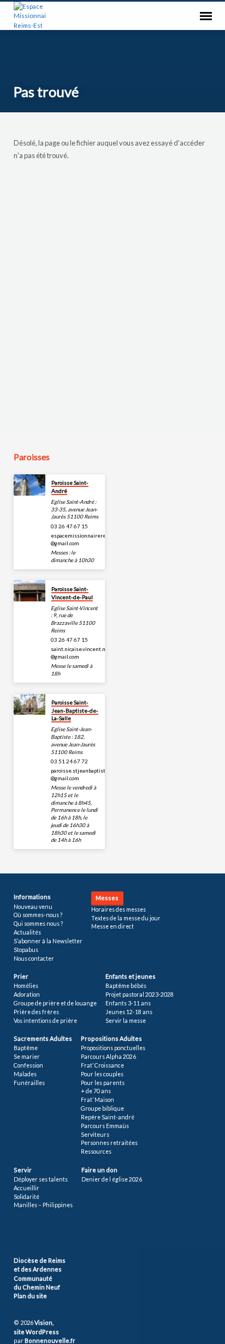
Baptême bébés (125, 986)
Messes (107, 897)
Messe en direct (112, 926)
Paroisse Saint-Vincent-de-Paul (72, 593)
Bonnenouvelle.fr (50, 1340)
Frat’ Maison (97, 1099)
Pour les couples (102, 1074)
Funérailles (29, 1083)
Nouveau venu (33, 906)
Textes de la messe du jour (126, 918)
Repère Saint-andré (107, 1117)
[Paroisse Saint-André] (29, 485)
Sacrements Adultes (43, 1038)
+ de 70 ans (96, 1091)
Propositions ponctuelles (113, 1048)
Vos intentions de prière (45, 1020)
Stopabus (26, 950)
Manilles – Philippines (43, 1205)
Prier (21, 976)
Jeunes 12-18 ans (128, 1012)
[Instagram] (51, 1234)
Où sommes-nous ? (38, 915)
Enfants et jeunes (130, 976)
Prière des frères (36, 1012)
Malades (25, 1074)
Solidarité (26, 1197)
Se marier (27, 1056)
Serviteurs (95, 1134)
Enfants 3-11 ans (128, 1003)
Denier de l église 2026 (111, 1179)
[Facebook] (27, 1234)
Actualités (27, 932)
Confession (28, 1065)
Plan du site (30, 1295)
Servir (23, 1169)
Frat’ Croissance (102, 1065)
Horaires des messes (118, 909)
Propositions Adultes (111, 1038)
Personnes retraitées (109, 1143)
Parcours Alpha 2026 (108, 1056)
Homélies (26, 986)
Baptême (26, 1048)
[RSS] (17, 1234)
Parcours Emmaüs (105, 1126)
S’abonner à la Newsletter (48, 941)
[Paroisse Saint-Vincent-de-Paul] (29, 590)
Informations (32, 896)
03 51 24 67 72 (69, 761)
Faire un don (99, 1169)
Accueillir (26, 1188)
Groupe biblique (102, 1108)
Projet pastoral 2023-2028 (139, 994)
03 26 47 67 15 (69, 526)
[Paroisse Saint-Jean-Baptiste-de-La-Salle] (29, 704)
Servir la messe (125, 1020)
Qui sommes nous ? (38, 923)
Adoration (27, 994)
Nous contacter (34, 958)
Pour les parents (103, 1083)
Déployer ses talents (41, 1179)
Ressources (96, 1151)
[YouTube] (39, 1234)
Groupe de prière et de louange (55, 1003)
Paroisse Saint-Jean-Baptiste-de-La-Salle (74, 710)
